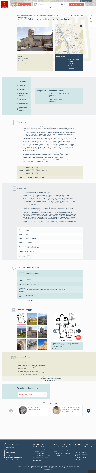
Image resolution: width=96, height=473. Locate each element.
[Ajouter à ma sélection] (91, 16)
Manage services (92, 470)
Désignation (22, 81)
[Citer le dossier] (91, 25)
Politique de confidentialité (13, 455)
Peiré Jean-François (23, 58)
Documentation (23, 103)
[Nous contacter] (91, 22)
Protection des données (12, 460)
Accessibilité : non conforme (14, 457)
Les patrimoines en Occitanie (41, 450)
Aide (7, 450)
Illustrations (22, 99)
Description (22, 89)
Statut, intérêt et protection (23, 94)
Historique (22, 85)
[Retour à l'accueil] (5, 4)
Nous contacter (10, 447)
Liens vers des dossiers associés (23, 108)
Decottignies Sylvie (52, 15)
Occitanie (19, 21)
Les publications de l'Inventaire (41, 455)
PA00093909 (29, 296)
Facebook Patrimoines (81, 452)
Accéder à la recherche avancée (42, 8)
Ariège (25, 21)
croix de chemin (33, 407)
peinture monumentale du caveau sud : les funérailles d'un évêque (71, 408)
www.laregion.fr (48, 470)
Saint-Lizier (31, 21)
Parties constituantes (26, 394)
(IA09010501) (64, 93)
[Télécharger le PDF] (91, 19)
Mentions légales (11, 452)
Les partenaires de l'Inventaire (41, 457)
